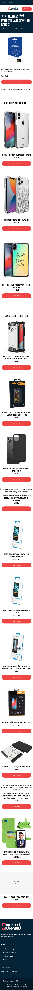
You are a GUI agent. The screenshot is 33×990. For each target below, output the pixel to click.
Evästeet (23, 984)
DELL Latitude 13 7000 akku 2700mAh (16, 897)
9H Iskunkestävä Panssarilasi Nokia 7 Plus (16, 722)
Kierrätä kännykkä (10, 949)
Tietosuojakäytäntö (12, 987)
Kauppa (26, 9)
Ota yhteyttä (15, 984)
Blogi (6, 960)
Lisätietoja (16, 82)
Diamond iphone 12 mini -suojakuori (16, 220)
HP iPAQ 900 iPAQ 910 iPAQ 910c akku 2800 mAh (16, 767)
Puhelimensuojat (8, 29)
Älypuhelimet (13, 69)
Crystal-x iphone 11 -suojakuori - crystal (16, 155)
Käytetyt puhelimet (10, 952)
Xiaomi (3, 71)
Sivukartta (23, 987)
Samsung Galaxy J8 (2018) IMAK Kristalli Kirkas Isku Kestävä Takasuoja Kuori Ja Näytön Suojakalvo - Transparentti (16, 795)
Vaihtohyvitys (8, 956)
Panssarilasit (20, 29)
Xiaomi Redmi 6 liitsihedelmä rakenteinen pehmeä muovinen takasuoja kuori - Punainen (16, 498)
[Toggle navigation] (3, 8)
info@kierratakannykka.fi (8, 2)
